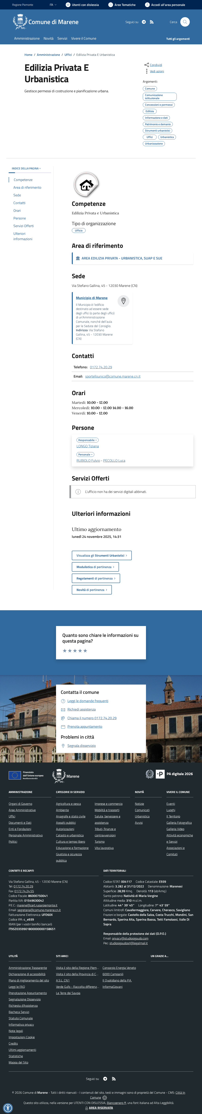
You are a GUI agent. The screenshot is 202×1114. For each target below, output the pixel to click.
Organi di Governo (20, 803)
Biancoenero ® (116, 1102)
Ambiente (62, 810)
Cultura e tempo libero (70, 841)
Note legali (16, 1030)
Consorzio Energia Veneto (119, 967)
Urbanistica (142, 816)
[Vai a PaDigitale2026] (169, 774)
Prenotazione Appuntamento (28, 993)
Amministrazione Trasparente (28, 967)
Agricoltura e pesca (68, 803)
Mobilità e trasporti (107, 810)
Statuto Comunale (21, 1018)
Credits (13, 1043)
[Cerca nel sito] (185, 22)
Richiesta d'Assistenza (23, 1005)
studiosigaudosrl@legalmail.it (128, 943)
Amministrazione (48, 54)
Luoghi (170, 810)
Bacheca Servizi (19, 1012)
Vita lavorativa (104, 847)
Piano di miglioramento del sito (29, 980)
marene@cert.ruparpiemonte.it (37, 905)
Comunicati (142, 810)
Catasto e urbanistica (70, 835)
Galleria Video (175, 829)
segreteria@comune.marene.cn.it (39, 910)
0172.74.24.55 (24, 891)
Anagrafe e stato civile (70, 816)
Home (28, 54)
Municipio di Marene (92, 297)
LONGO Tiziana (88, 446)
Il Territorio (173, 816)
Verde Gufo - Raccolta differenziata (79, 986)
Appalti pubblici (66, 822)
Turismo (100, 841)
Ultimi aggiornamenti (22, 1049)
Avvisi (139, 822)
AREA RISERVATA (101, 1107)
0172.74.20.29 (101, 367)
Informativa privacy (21, 1024)
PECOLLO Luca (114, 460)
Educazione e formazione (72, 847)
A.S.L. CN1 (63, 980)
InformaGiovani (113, 986)
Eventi (170, 803)
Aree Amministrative (22, 810)
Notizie (139, 803)
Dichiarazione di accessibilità (27, 974)
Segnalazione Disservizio (25, 999)
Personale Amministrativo (26, 835)
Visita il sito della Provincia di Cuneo (79, 974)
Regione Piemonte (22, 5)
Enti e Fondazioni (20, 829)
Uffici (68, 54)
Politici (13, 841)
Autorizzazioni (65, 829)
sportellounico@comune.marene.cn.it (112, 376)
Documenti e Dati (20, 822)
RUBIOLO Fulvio (88, 460)
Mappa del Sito (18, 1062)
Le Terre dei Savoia (68, 993)
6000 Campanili (113, 974)
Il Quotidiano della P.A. (117, 980)
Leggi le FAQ (17, 986)
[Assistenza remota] (104, 1097)
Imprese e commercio (109, 803)
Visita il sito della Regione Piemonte (79, 967)
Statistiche (16, 1056)
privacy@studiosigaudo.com (130, 938)
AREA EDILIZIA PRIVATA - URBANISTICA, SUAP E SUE (121, 258)
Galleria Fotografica (179, 822)
